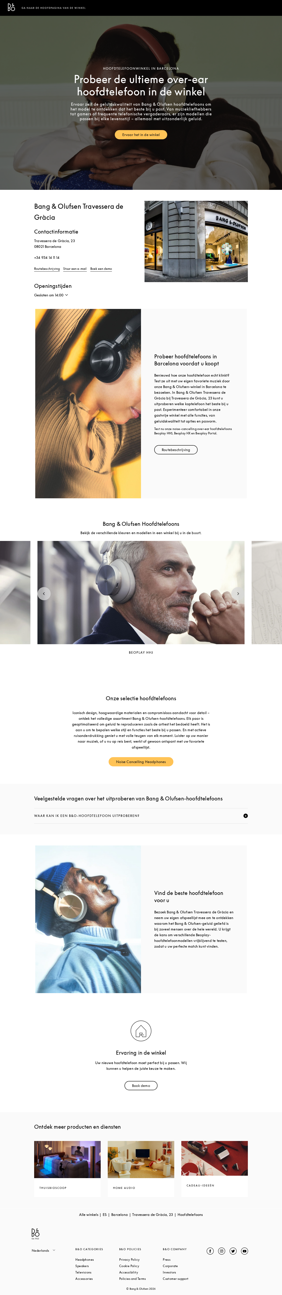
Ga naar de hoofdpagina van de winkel (54, 8)
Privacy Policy (141, 1259)
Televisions (97, 1272)
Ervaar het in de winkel (144, 135)
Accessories (97, 1278)
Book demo (145, 1086)
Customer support (184, 1278)
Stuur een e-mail (75, 268)
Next (238, 593)
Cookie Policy (141, 1266)
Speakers (97, 1266)
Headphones (97, 1259)
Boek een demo (101, 268)
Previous (44, 593)
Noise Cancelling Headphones (144, 763)
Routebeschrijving (47, 268)
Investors (184, 1272)
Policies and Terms (141, 1278)
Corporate (184, 1266)
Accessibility (141, 1272)
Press (183, 1259)
